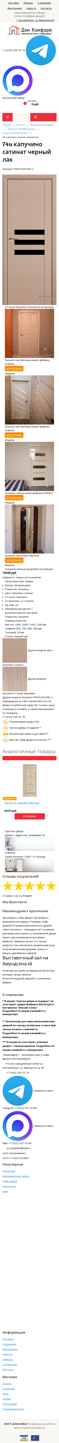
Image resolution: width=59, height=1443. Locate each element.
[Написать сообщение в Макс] (17, 80)
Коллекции (8, 1171)
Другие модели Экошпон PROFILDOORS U (27, 697)
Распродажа (9, 1403)
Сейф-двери (9, 1181)
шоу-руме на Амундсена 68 (29, 970)
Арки (5, 1191)
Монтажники (14, 8)
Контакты (46, 8)
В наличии (8, 1388)
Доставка (13, 2)
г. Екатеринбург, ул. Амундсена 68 (35, 20)
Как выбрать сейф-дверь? (17, 917)
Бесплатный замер (13, 97)
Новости (31, 8)
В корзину (29, 816)
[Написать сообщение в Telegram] (41, 50)
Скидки (6, 1398)
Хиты (5, 1393)
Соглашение (9, 1364)
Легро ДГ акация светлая (21, 802)
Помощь (28, 2)
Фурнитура (9, 1186)
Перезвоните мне (13, 1409)
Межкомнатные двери (15, 1176)
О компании (44, 2)
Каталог (7, 1383)
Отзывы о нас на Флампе (17, 895)
